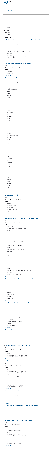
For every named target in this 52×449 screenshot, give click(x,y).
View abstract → (8, 61)
